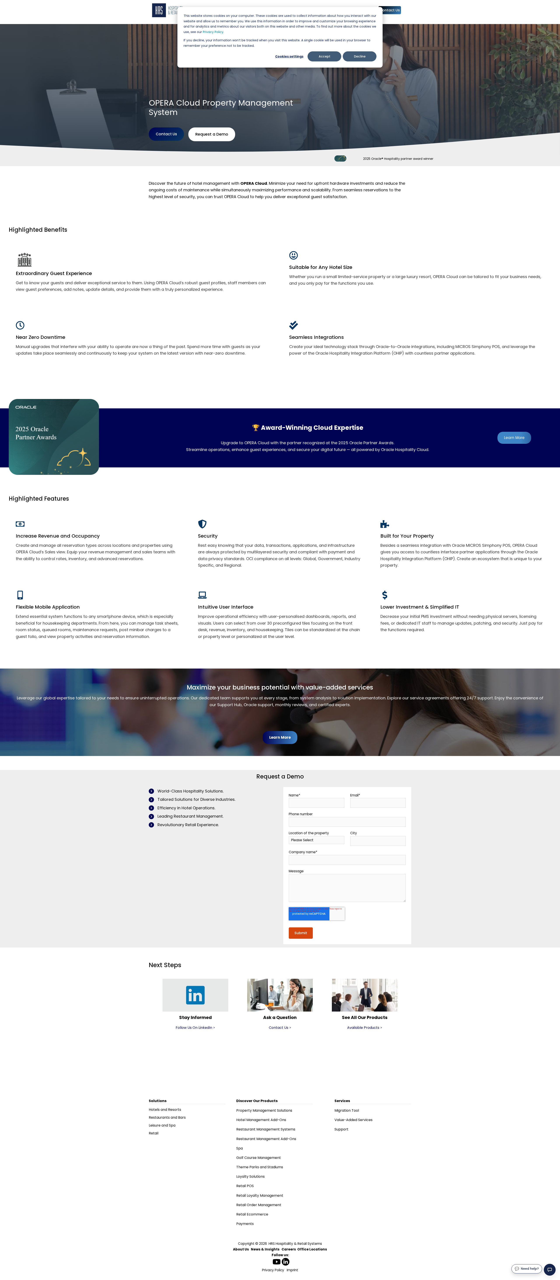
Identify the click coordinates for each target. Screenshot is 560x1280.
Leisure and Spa (162, 1125)
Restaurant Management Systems (265, 1129)
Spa (239, 1148)
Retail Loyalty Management (259, 1195)
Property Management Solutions (264, 1110)
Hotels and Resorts (165, 1109)
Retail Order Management (258, 1204)
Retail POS (245, 1185)
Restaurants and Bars (167, 1117)
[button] (550, 1270)
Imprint (292, 1270)
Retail (153, 1133)
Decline (360, 56)
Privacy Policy (213, 32)
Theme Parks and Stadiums (259, 1167)
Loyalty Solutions (250, 1176)
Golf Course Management (258, 1157)
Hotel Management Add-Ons (261, 1119)
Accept (324, 56)
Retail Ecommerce (252, 1214)
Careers (289, 1249)
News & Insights (265, 1249)
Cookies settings (289, 56)
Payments (245, 1223)
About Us (241, 1249)
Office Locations (312, 1249)
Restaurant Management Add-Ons (266, 1138)
